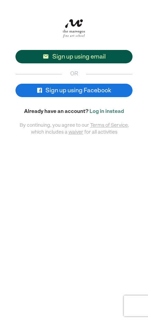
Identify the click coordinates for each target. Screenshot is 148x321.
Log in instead (106, 111)
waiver (75, 132)
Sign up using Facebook (77, 90)
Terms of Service (109, 125)
